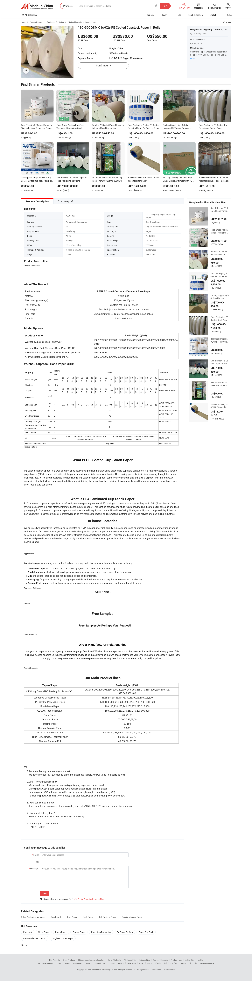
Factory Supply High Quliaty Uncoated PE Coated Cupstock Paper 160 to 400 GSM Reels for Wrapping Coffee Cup (219, 297)
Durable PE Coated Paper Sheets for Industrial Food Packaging (219, 253)
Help (179, 15)
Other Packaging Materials (33, 917)
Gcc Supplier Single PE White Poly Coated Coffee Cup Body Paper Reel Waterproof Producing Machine (219, 340)
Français (88, 963)
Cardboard (56, 917)
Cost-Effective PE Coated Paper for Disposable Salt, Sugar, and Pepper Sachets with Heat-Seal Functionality (219, 209)
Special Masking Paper (132, 917)
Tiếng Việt (193, 963)
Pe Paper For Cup (125, 932)
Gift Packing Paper (107, 917)
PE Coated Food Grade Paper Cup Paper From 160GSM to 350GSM (219, 384)
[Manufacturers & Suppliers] (37, 6)
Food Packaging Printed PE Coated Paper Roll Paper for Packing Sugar (219, 275)
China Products (69, 960)
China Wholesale (114, 960)
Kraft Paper (71, 917)
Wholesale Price (130, 960)
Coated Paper (79, 932)
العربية (141, 963)
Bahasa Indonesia (207, 963)
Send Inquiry (103, 65)
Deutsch (121, 963)
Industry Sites (144, 960)
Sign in (228, 7)
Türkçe (183, 963)
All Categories (31, 15)
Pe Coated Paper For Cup (34, 938)
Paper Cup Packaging (101, 932)
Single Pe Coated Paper (62, 938)
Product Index (176, 960)
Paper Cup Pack (146, 932)
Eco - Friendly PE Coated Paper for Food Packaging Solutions (219, 362)
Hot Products (54, 960)
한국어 (149, 963)
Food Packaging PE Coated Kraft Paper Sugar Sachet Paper (219, 318)
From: (35, 854)
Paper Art (27, 932)
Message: (34, 868)
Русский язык (99, 963)
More (192, 58)
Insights (200, 960)
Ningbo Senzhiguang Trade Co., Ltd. (209, 29)
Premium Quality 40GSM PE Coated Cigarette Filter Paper (219, 406)
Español (67, 963)
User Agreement (142, 969)
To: (37, 861)
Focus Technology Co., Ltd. (107, 969)
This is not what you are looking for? (56, 899)
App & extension (195, 15)
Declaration (156, 969)
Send (44, 893)
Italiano (111, 963)
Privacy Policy (169, 969)
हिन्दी (165, 963)
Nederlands (131, 963)
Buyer (164, 15)
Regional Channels (160, 960)
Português (77, 963)
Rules (229, 15)
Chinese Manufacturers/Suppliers (91, 960)
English (58, 963)
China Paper (43, 932)
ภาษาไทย (173, 963)
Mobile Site (189, 960)
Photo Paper (61, 932)
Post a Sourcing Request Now (89, 899)
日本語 (158, 963)
